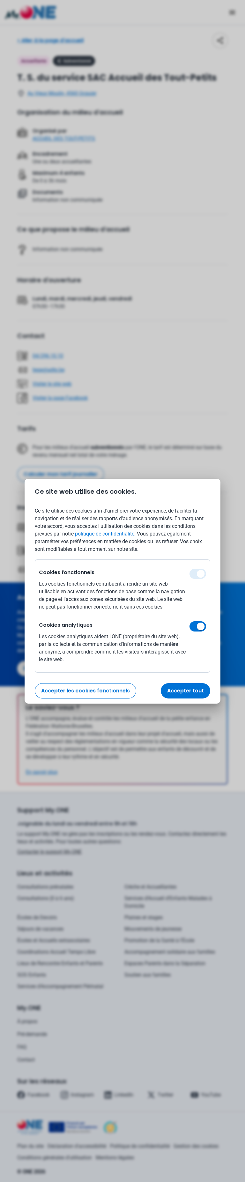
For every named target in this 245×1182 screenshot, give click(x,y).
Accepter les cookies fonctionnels (85, 690)
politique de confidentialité (104, 534)
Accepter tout (185, 690)
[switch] (197, 626)
